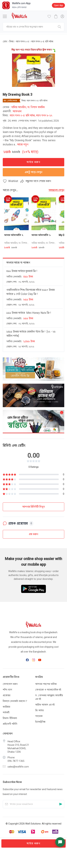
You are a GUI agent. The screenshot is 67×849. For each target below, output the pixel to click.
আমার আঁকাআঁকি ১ (41, 235)
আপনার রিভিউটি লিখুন (33, 506)
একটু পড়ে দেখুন (33, 172)
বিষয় (11, 41)
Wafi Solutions (33, 823)
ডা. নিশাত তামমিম (36, 107)
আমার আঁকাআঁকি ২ (13, 235)
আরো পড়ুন (22, 144)
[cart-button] (56, 16)
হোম (5, 41)
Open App (58, 5)
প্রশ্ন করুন (33, 534)
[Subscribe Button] (60, 804)
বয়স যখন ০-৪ (22, 41)
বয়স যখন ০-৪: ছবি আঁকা (41, 41)
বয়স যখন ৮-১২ (44, 115)
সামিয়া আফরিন (18, 107)
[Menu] (5, 16)
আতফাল (17, 111)
